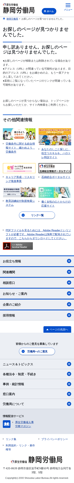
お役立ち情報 (12, 261)
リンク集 (11, 439)
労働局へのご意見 (37, 351)
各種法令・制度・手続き (19, 374)
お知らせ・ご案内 (15, 293)
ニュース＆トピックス (18, 364)
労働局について (13, 404)
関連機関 (9, 272)
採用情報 (9, 315)
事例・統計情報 (13, 384)
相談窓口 (9, 282)
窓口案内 (9, 394)
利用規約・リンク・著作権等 (20, 447)
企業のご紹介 (12, 304)
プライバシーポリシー (54, 439)
